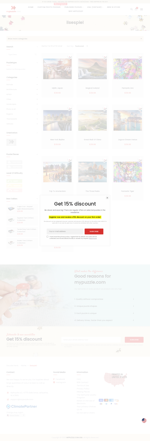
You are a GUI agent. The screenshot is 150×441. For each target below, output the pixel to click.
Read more (93, 238)
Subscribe (94, 231)
